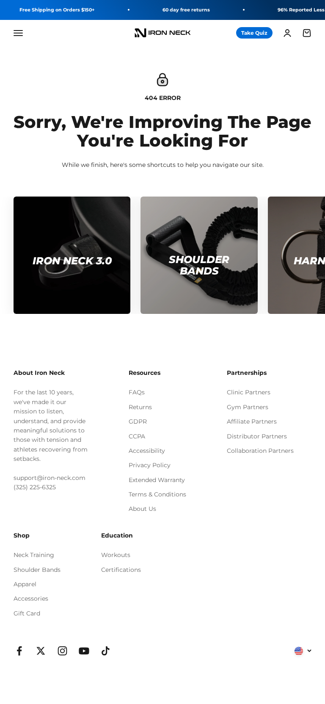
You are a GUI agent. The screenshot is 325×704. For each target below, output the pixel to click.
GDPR (138, 421)
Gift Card (27, 613)
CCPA (137, 436)
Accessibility (147, 451)
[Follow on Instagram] (62, 651)
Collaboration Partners (260, 451)
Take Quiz (254, 33)
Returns (140, 407)
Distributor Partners (257, 436)
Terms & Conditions (157, 494)
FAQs (137, 392)
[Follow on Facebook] (19, 651)
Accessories (31, 598)
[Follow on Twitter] (41, 651)
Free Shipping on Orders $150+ (57, 10)
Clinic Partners (248, 392)
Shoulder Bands (37, 570)
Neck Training (34, 555)
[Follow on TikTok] (105, 651)
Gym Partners (247, 407)
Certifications (121, 570)
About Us (142, 509)
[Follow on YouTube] (84, 651)
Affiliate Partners (252, 421)
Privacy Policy (150, 465)
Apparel (25, 584)
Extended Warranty (157, 480)
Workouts (115, 555)
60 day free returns (186, 10)
